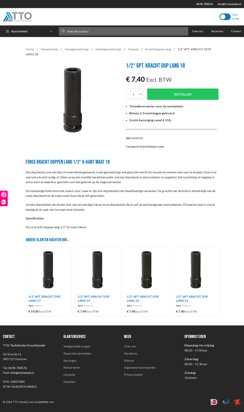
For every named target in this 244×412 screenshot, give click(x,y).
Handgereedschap (77, 49)
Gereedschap (50, 49)
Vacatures (130, 353)
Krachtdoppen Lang (158, 49)
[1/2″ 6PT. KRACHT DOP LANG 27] (48, 269)
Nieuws (129, 360)
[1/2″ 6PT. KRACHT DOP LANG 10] (146, 269)
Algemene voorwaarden (139, 367)
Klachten (69, 381)
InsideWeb (41, 402)
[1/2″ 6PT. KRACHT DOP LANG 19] (97, 269)
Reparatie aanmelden (77, 353)
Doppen (133, 49)
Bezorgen (69, 360)
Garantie (69, 374)
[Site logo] (17, 16)
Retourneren (71, 367)
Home (30, 49)
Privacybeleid (133, 374)
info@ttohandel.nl (229, 4)
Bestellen (182, 94)
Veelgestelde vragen (76, 346)
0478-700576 (204, 4)
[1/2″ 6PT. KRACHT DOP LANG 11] (196, 269)
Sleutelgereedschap (108, 49)
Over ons (130, 346)
